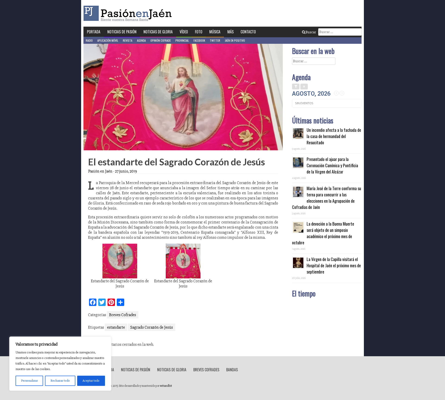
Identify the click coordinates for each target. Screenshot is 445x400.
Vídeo (184, 32)
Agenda (141, 40)
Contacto (248, 32)
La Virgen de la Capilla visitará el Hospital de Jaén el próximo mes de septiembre (334, 265)
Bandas (232, 369)
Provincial (182, 40)
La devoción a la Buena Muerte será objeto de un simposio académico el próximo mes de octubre (323, 233)
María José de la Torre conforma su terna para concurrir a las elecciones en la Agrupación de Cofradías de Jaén (326, 197)
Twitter (215, 40)
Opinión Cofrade (160, 40)
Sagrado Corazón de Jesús (151, 327)
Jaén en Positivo (235, 40)
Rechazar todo (60, 381)
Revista (127, 40)
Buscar (310, 32)
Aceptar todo (91, 381)
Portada (93, 32)
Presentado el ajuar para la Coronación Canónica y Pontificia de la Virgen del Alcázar (332, 165)
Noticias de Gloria (158, 32)
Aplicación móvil (107, 40)
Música (214, 32)
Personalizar (29, 381)
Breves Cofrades (122, 314)
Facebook (199, 40)
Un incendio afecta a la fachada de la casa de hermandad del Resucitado (334, 136)
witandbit (166, 386)
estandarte (116, 327)
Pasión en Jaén (128, 13)
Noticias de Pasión (122, 32)
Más (230, 32)
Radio (89, 40)
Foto (198, 32)
